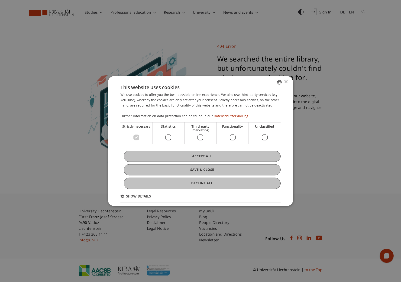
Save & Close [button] (202, 170)
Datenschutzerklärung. (231, 116)
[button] (135, 196)
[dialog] (200, 141)
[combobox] (279, 82)
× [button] (286, 82)
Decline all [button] (202, 183)
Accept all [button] (202, 156)
